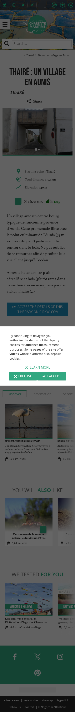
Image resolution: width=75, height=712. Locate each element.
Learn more (40, 367)
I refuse (25, 376)
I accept (54, 376)
